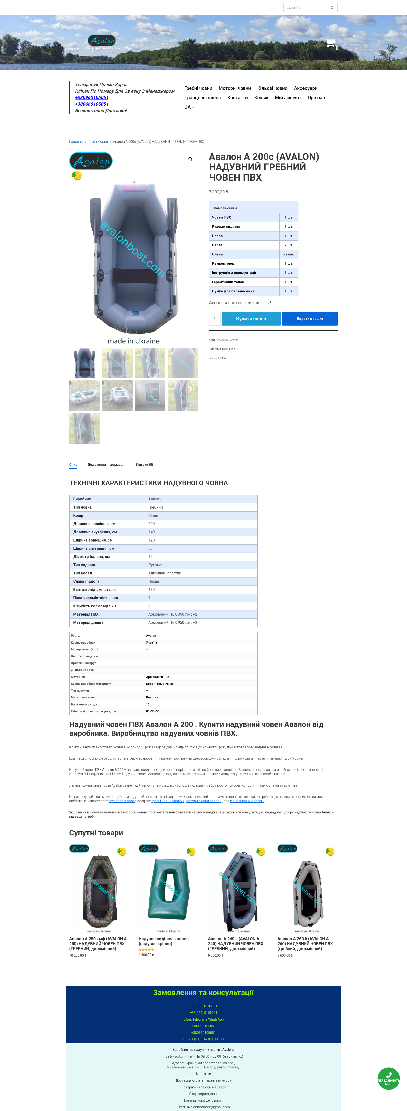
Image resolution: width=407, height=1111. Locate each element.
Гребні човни (198, 88)
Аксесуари (305, 88)
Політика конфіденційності (203, 1100)
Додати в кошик (310, 319)
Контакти (238, 97)
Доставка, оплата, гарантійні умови (203, 1080)
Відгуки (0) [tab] (144, 464)
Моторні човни (235, 88)
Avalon (222, 358)
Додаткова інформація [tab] (106, 464)
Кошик (261, 97)
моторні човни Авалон (203, 801)
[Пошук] (332, 7)
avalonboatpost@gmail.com (208, 1107)
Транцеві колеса (202, 97)
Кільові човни (272, 88)
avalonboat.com (122, 801)
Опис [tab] (73, 464)
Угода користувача (204, 1094)
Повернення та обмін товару (203, 1087)
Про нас (316, 97)
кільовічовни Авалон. (247, 801)
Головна (76, 141)
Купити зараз (251, 319)
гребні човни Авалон (167, 801)
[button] (193, 107)
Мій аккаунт (288, 97)
